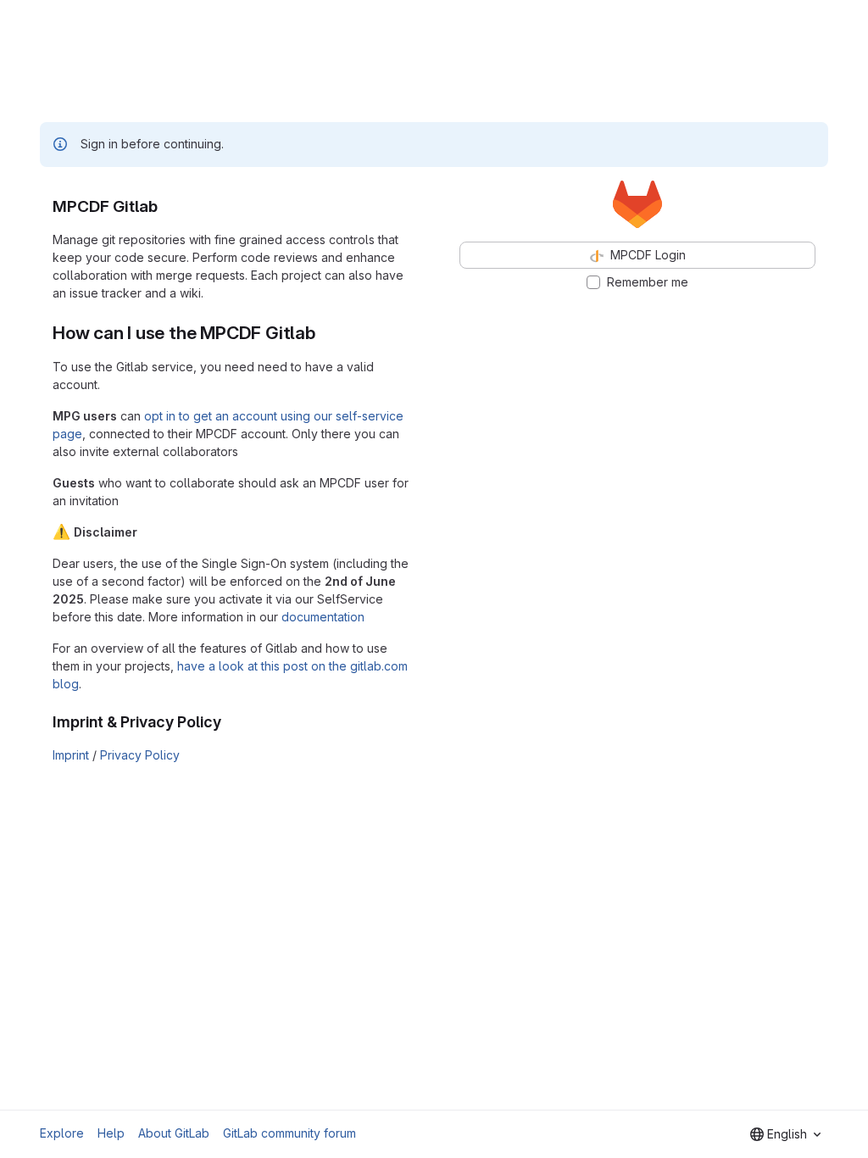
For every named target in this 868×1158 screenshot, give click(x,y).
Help (111, 1133)
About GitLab (173, 1133)
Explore (62, 1133)
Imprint (71, 755)
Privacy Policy (140, 755)
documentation (322, 617)
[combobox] (785, 1134)
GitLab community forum (289, 1133)
